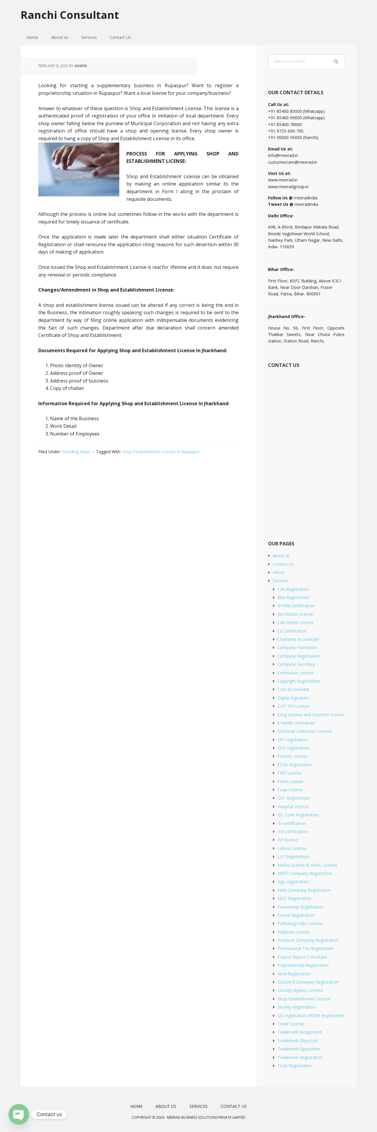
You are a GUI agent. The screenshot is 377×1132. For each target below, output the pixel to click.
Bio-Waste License (295, 614)
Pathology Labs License (300, 923)
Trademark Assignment (299, 1032)
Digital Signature (293, 698)
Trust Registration (294, 1065)
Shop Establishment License (304, 999)
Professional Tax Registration (305, 948)
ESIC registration (293, 748)
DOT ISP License (293, 706)
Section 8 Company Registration (308, 982)
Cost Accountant (293, 689)
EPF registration (292, 739)
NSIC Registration (294, 898)
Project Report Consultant (302, 957)
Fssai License (290, 789)
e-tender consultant (296, 723)
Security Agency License (300, 990)
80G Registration (293, 597)
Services (280, 580)
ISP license (287, 840)
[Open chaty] (19, 1114)
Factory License (292, 756)
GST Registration (293, 798)
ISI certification (291, 823)
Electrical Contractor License (304, 731)
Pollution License (293, 932)
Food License (290, 781)
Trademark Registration (300, 1057)
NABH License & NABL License (307, 865)
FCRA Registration (294, 764)
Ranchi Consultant (70, 14)
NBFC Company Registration (304, 873)
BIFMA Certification (296, 605)
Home (279, 572)
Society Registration (296, 1007)
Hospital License (293, 806)
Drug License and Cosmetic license (310, 714)
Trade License (290, 1024)
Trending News (76, 451)
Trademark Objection (297, 1040)
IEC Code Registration (298, 814)
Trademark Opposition (298, 1049)
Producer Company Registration (307, 940)
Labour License (292, 848)
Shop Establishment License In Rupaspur (160, 451)
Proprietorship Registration (303, 965)
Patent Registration (295, 915)
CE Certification (292, 631)
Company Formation (297, 647)
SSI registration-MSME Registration (310, 1015)
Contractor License (295, 673)
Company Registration (298, 656)
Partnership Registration (300, 907)
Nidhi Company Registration (304, 890)
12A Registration (293, 589)
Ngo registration (293, 881)
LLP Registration (293, 856)
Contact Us (283, 564)
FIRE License (289, 773)
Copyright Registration (298, 681)
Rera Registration (293, 974)
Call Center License (295, 622)
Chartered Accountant (298, 639)
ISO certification (292, 831)
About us (281, 555)
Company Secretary (296, 664)
